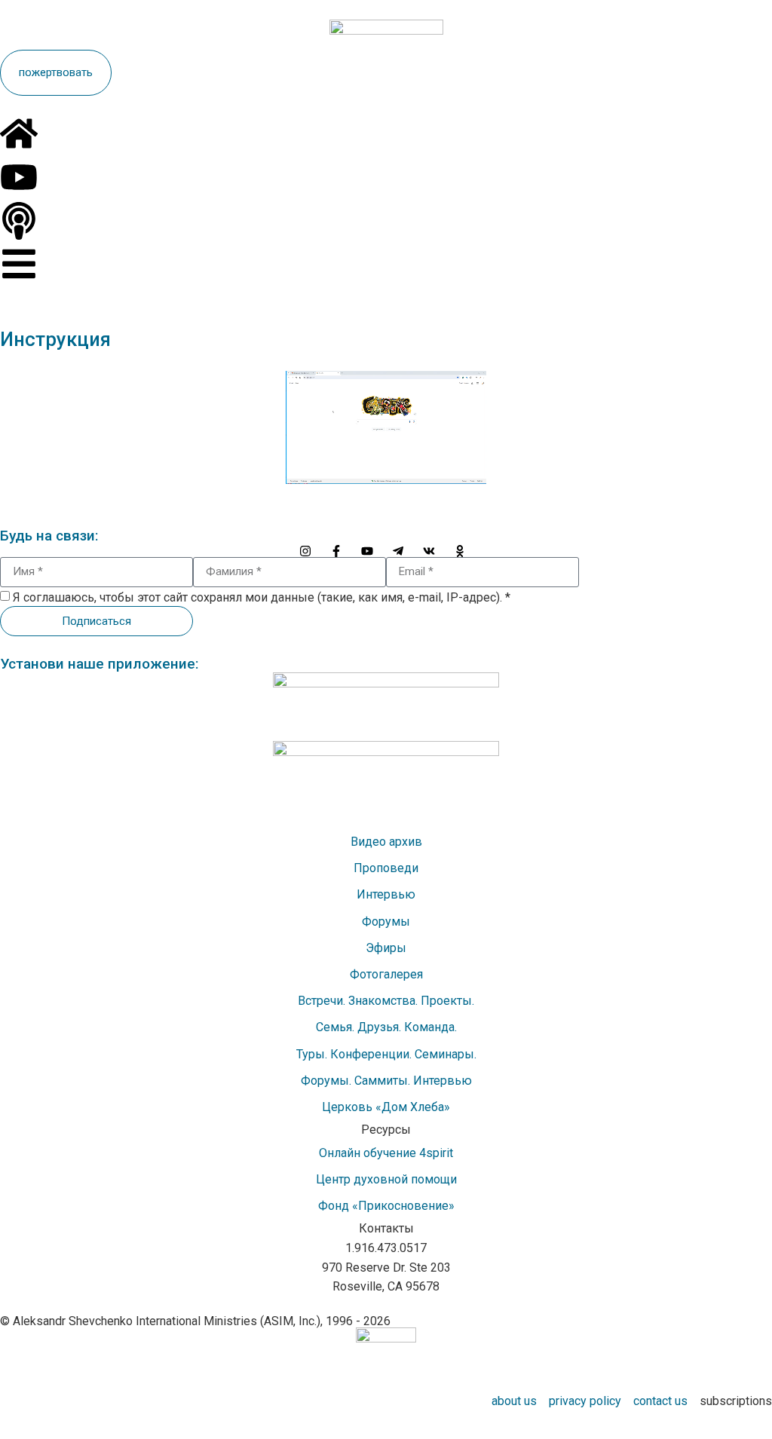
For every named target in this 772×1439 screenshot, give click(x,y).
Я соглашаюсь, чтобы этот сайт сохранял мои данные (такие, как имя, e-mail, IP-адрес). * (261, 597)
